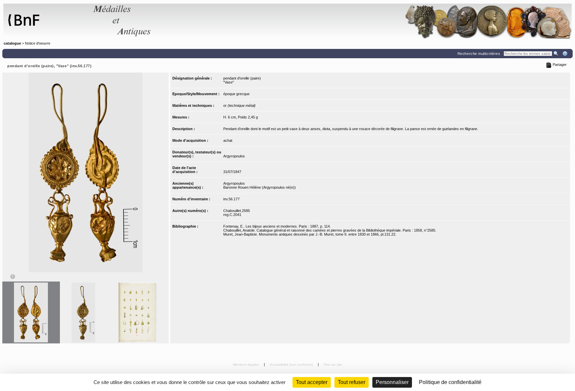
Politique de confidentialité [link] (450, 382)
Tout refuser (351, 382)
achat (227, 140)
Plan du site (333, 364)
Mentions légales (246, 364)
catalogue (12, 43)
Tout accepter (311, 382)
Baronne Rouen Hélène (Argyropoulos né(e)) (259, 187)
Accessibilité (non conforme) (292, 364)
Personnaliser (392, 382)
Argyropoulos (234, 156)
